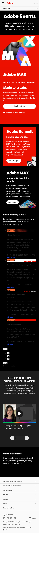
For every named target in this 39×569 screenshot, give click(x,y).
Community (6, 8)
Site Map (29, 527)
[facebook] (4, 518)
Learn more (12, 202)
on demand (18, 155)
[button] (19, 413)
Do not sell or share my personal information (14, 527)
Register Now (19, 106)
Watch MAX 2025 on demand (14, 112)
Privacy (28, 522)
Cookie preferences (15, 524)
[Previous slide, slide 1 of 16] (12, 438)
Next (5, 363)
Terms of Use (6, 524)
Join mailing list (13, 161)
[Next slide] (27, 438)
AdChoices (7, 530)
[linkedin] (15, 518)
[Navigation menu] (3, 3)
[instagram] (8, 518)
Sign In (36, 3)
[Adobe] (10, 3)
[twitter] (11, 518)
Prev (5, 349)
